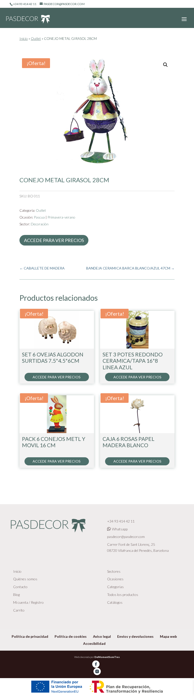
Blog (16, 594)
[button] (165, 64)
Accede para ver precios (54, 240)
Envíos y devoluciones (135, 636)
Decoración (39, 224)
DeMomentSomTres (107, 656)
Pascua (39, 217)
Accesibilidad (94, 643)
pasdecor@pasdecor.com (126, 536)
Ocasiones (115, 579)
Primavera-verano (61, 217)
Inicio (23, 38)
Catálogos (115, 602)
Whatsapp (120, 529)
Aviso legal (102, 636)
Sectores (113, 571)
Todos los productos (122, 594)
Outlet (36, 38)
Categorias (115, 587)
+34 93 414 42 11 (121, 521)
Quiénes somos (25, 579)
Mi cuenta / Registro (28, 602)
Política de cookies (71, 636)
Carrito (19, 610)
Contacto (20, 587)
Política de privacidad (30, 636)
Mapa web (168, 636)
